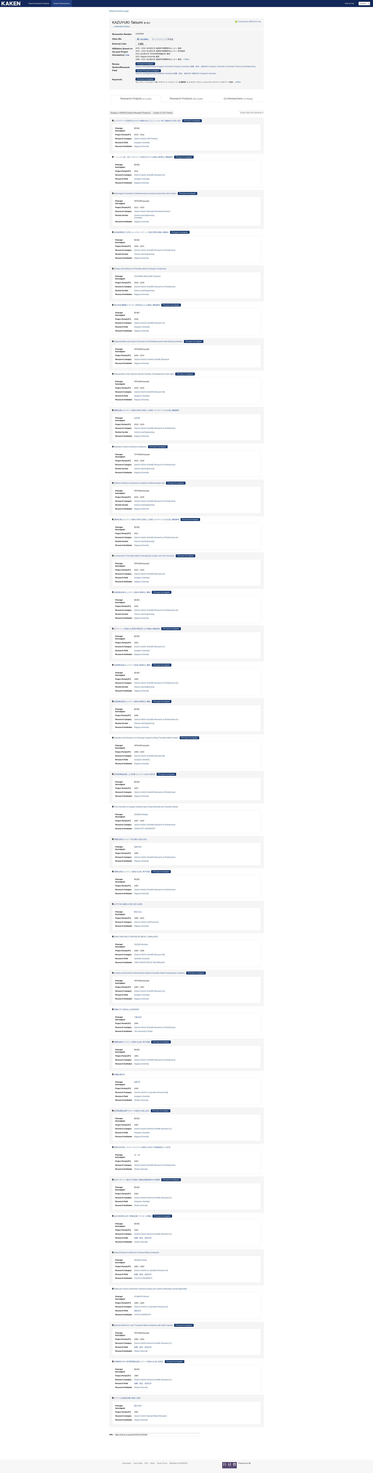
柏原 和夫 (138, 847)
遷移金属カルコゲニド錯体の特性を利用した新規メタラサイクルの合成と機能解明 (146, 410)
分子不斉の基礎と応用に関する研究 (128, 904)
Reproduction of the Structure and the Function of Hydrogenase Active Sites (144, 374)
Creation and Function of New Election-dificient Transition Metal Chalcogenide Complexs (149, 973)
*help (259, 21)
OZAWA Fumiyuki (141, 814)
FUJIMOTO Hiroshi (141, 1297)
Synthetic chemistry (164, 73)
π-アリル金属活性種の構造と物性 (127, 1398)
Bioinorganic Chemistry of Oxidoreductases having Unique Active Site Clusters (145, 193)
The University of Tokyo (143, 1031)
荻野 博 (137, 1082)
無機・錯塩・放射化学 (199, 66)
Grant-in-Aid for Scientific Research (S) (149, 323)
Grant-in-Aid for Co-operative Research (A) (151, 1270)
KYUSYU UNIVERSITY (143, 1278)
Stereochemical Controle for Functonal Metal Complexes (136, 1253)
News (152, 1463)
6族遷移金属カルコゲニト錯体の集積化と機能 (132, 592)
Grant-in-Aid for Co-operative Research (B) (151, 1092)
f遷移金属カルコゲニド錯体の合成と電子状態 (132, 872)
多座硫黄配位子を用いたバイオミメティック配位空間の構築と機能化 (141, 232)
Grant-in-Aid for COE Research (146, 922)
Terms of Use (162, 1463)
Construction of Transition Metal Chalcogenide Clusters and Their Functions (144, 556)
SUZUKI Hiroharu (141, 944)
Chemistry (230, 66)
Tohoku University (141, 1100)
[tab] (136, 98)
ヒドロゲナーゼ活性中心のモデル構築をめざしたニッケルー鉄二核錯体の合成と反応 (147, 121)
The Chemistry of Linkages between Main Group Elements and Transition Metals (146, 807)
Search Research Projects (38, 3)
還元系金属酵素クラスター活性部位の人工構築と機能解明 (137, 305)
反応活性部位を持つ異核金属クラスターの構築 (132, 1216)
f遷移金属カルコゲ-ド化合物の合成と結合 (130, 839)
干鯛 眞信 (138, 1017)
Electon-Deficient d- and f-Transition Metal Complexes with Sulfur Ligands (143, 1325)
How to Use (349, 3)
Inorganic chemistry (164, 66)
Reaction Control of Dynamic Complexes (130, 447)
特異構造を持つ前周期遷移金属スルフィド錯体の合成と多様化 (138, 1362)
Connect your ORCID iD (247, 22)
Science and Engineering (146, 66)
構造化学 (195, 73)
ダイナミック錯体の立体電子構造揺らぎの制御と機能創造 (137, 629)
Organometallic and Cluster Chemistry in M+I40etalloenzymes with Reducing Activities (148, 341)
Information (126, 1463)
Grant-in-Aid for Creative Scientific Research (151, 359)
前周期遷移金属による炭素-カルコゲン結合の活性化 (134, 774)
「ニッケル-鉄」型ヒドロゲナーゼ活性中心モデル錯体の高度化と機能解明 (143, 157)
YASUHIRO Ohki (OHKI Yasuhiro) (147, 276)
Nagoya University (141, 146)
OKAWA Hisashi (140, 1260)
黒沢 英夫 (138, 1406)
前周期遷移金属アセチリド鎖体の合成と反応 (131, 1111)
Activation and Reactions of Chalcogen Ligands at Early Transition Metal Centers (146, 738)
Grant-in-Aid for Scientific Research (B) (149, 392)
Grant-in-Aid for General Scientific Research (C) (153, 1129)
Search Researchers (61, 3)
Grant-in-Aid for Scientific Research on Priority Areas (154, 250)
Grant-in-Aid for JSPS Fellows (146, 139)
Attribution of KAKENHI (178, 1463)
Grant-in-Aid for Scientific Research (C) (149, 647)
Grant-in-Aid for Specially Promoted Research (152, 211)
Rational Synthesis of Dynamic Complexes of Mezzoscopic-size (139, 483)
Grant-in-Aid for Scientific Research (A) (149, 175)
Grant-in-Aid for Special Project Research (150, 1416)
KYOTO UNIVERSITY (142, 1315)
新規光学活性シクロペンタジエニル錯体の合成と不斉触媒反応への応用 (142, 1147)
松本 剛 (137, 418)
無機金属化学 (119, 1074)
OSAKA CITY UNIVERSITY (144, 829)
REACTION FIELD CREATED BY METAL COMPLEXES (136, 937)
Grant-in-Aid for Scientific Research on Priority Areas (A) (156, 537)
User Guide (137, 1463)
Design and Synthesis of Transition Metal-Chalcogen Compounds (140, 269)
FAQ (146, 1463)
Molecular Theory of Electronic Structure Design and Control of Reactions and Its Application (150, 1289)
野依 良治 (138, 912)
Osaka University (141, 1169)
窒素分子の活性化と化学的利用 (126, 1009)
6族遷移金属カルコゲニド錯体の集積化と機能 (132, 665)
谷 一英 (137, 1155)
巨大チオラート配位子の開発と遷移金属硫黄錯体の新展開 (137, 1180)
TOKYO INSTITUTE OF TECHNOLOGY (149, 962)
